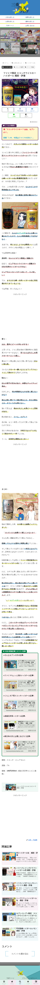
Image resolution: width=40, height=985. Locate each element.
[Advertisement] (20, 315)
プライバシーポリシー (29, 978)
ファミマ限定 (30, 67)
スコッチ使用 (19, 67)
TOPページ (10, 978)
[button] (26, 115)
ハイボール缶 (8, 67)
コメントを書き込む (20, 954)
